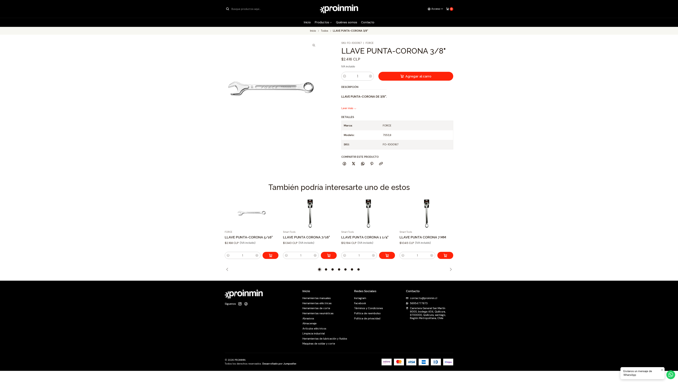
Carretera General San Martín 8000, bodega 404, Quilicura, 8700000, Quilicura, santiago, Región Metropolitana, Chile (428, 313)
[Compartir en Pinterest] (372, 163)
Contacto (367, 22)
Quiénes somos (346, 22)
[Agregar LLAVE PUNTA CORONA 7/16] (329, 255)
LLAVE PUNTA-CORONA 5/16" (249, 237)
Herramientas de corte (316, 308)
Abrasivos (308, 318)
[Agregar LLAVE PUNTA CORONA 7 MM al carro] (445, 255)
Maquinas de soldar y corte (318, 343)
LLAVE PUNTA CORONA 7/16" (306, 237)
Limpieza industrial (313, 333)
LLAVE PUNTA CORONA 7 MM (423, 237)
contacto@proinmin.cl (423, 298)
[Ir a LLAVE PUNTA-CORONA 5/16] (252, 213)
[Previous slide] (227, 269)
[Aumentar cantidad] (370, 76)
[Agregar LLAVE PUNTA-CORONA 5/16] (270, 255)
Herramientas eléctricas (317, 303)
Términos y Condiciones (368, 308)
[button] (228, 255)
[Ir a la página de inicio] (339, 9)
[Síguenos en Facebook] (246, 304)
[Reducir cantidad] (344, 76)
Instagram (360, 298)
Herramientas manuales (316, 298)
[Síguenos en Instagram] (240, 304)
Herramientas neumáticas (318, 313)
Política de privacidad (367, 318)
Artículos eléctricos (314, 328)
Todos (324, 31)
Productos (322, 22)
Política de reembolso (367, 313)
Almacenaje (309, 323)
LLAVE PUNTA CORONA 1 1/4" (364, 237)
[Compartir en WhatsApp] (362, 163)
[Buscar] (228, 9)
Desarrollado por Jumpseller (279, 363)
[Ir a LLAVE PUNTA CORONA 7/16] (310, 213)
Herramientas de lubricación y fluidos (324, 338)
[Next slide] (450, 269)
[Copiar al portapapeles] (381, 163)
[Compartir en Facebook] (344, 163)
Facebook (360, 303)
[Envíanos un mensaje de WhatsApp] (670, 374)
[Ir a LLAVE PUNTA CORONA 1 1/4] (368, 213)
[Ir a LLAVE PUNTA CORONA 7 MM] (426, 213)
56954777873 (419, 303)
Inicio (307, 22)
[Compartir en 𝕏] (353, 163)
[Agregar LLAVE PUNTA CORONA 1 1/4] (387, 255)
